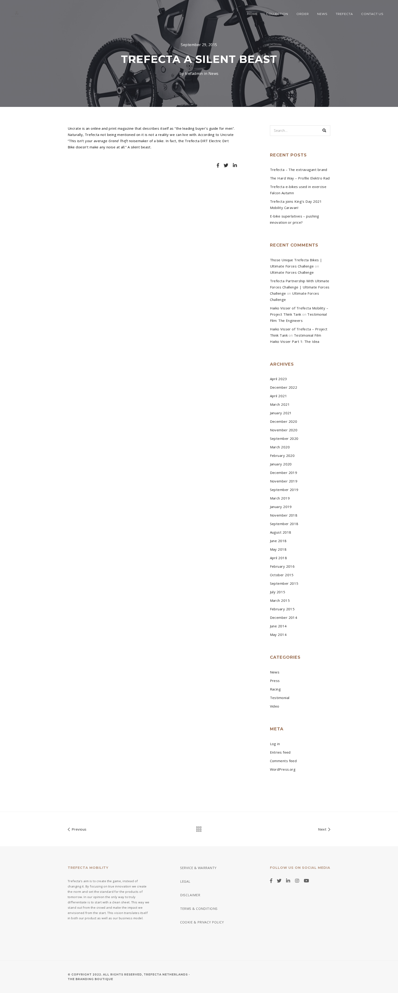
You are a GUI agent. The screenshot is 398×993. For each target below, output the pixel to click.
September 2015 (284, 583)
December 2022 (283, 387)
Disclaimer (190, 895)
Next (322, 829)
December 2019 (283, 472)
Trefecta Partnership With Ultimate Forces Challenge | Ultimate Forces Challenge (300, 287)
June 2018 (278, 540)
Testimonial (280, 697)
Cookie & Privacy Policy (202, 922)
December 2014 (283, 617)
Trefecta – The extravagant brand (298, 169)
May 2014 (278, 634)
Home (252, 14)
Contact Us (372, 14)
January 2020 (281, 464)
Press (275, 680)
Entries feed (280, 752)
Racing (275, 689)
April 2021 (278, 396)
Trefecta (344, 14)
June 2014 (278, 626)
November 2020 (284, 430)
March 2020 (280, 447)
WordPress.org (283, 769)
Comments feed (283, 760)
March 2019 (280, 498)
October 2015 (282, 575)
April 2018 (278, 557)
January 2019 (281, 506)
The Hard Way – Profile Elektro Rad (300, 178)
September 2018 (284, 523)
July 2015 (277, 592)
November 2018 (284, 515)
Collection (277, 14)
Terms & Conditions (199, 908)
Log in (275, 743)
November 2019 (284, 481)
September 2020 (284, 438)
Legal (185, 881)
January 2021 (281, 413)
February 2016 (282, 566)
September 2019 (284, 489)
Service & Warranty (198, 868)
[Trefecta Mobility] (16, 14)
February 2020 (282, 455)
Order (302, 14)
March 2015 (280, 600)
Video (274, 706)
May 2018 (278, 549)
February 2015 (282, 609)
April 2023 (278, 378)
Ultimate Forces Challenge (292, 272)
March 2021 (280, 404)
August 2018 (280, 532)
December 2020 (283, 421)
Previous (78, 829)
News (322, 14)
